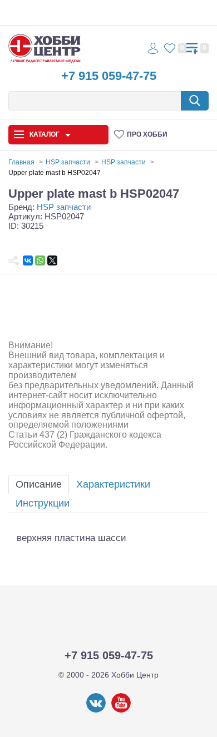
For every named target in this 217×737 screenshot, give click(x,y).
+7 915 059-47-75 (108, 76)
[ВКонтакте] (28, 260)
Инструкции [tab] (43, 503)
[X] (52, 260)
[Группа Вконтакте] (96, 710)
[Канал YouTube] (121, 710)
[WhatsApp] (40, 260)
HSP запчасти (64, 207)
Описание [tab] (39, 484)
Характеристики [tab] (113, 484)
